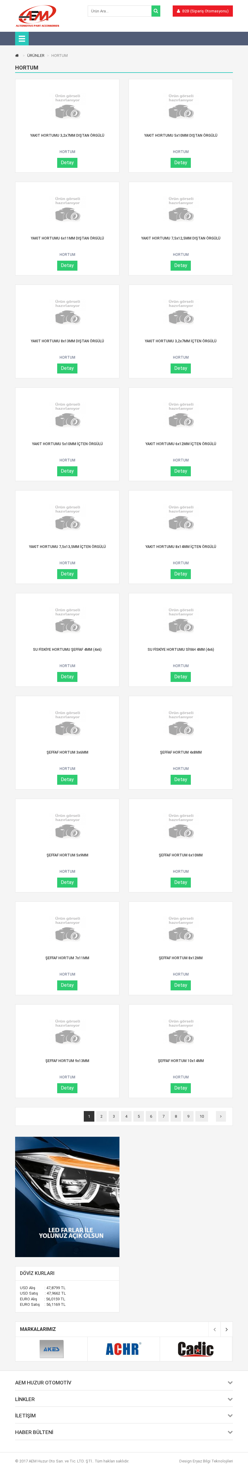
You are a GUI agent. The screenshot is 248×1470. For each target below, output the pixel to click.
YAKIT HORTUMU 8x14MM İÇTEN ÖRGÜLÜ (180, 547)
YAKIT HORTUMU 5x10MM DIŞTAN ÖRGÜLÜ (180, 135)
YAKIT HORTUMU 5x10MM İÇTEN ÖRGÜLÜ (67, 444)
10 (202, 1116)
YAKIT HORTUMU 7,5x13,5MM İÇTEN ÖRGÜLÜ (67, 547)
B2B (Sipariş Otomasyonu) (205, 11)
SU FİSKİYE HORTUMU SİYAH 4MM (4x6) (181, 649)
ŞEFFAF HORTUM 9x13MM (67, 1061)
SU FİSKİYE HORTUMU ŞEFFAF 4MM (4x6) (67, 649)
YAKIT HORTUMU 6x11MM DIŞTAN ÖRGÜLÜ (67, 238)
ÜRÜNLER (35, 55)
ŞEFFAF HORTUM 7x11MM (67, 958)
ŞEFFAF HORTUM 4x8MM (181, 752)
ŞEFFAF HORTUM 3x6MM (67, 752)
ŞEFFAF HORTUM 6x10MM (181, 855)
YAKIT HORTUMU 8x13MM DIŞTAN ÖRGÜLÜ (67, 341)
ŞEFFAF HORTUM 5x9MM (67, 855)
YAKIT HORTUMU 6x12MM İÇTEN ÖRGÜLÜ (180, 444)
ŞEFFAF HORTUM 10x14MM (181, 1061)
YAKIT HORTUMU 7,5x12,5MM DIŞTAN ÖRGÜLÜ (180, 238)
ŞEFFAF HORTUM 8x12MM (181, 958)
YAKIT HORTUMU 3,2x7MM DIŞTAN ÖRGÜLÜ (67, 135)
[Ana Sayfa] (17, 55)
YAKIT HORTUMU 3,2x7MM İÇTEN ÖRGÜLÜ (181, 341)
